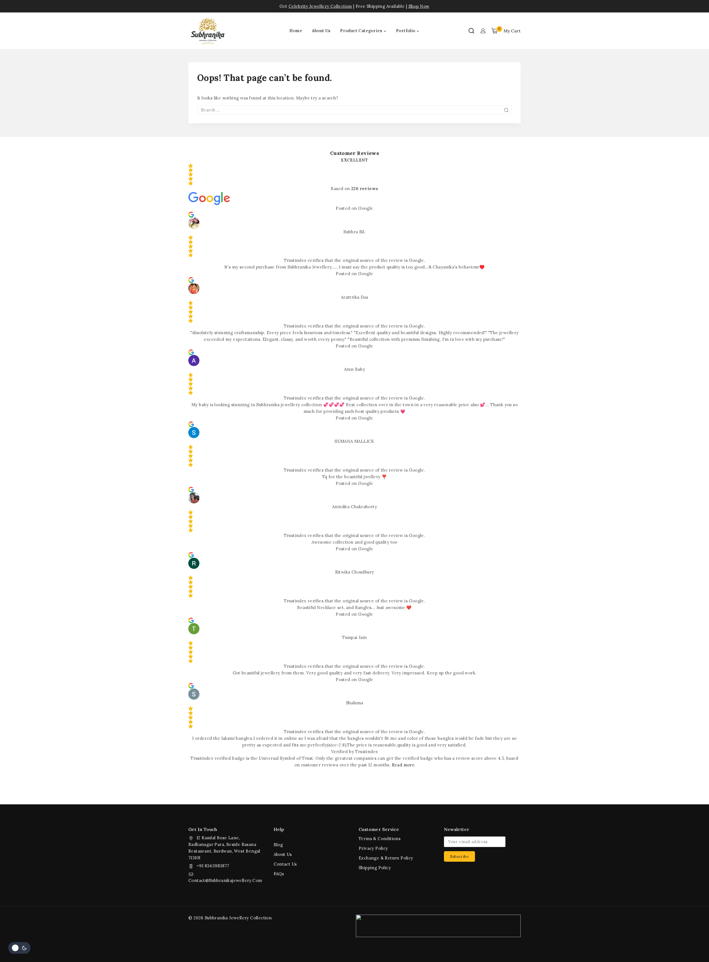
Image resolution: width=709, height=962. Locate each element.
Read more (403, 764)
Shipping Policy (375, 867)
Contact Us (285, 864)
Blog (278, 844)
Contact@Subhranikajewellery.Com (225, 880)
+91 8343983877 (213, 865)
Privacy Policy (373, 848)
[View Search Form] (471, 30)
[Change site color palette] (19, 948)
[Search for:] (354, 109)
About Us (321, 30)
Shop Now (419, 6)
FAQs (279, 873)
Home (295, 30)
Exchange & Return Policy (386, 858)
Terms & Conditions (379, 838)
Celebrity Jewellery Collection (320, 6)
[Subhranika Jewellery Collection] (207, 30)
